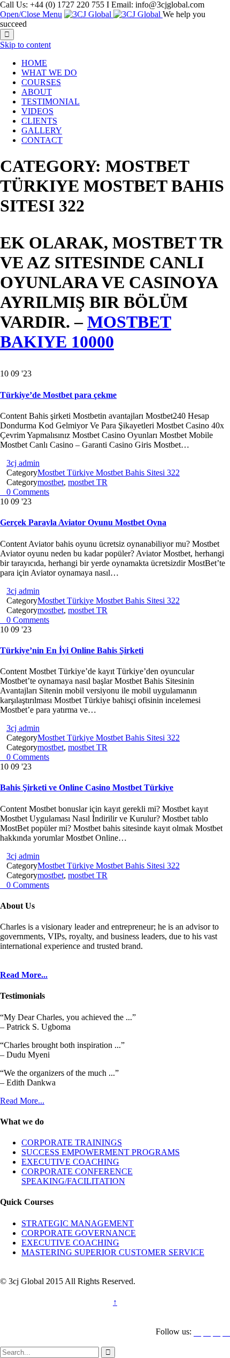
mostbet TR (88, 482)
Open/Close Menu (31, 14)
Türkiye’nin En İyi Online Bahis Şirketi (71, 650)
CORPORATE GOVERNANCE (78, 1233)
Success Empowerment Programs (100, 1152)
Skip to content (25, 44)
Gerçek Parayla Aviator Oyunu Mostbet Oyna (83, 522)
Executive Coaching (70, 1161)
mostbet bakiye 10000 (85, 331)
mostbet (50, 482)
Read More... (22, 1100)
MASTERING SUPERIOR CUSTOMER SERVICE (112, 1252)
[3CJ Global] (113, 14)
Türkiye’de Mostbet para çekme (58, 394)
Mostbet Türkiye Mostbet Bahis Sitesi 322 (108, 472)
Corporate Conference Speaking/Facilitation (77, 1176)
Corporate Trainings (71, 1142)
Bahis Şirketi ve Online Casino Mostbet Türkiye (86, 787)
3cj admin (23, 462)
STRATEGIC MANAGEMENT (77, 1223)
